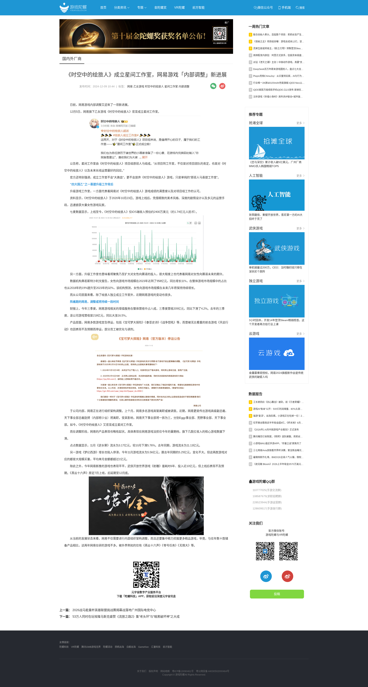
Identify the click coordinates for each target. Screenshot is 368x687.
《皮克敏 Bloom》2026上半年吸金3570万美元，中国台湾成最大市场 (279, 464)
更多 (299, 123)
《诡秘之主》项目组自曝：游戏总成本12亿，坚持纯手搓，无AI (279, 41)
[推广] (146, 52)
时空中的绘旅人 (154, 86)
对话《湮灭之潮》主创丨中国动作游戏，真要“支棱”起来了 (279, 62)
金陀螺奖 (160, 7)
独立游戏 (153, 18)
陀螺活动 (107, 647)
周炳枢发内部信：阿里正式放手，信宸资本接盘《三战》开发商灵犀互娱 (279, 55)
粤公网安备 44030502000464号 (212, 671)
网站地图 (165, 671)
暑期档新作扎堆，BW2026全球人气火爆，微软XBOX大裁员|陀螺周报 (279, 457)
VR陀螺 (179, 7)
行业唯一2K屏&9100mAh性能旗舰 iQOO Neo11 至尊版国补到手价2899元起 (279, 83)
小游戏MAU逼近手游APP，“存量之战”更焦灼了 (277, 443)
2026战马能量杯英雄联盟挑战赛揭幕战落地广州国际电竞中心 (107, 610)
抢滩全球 (105, 18)
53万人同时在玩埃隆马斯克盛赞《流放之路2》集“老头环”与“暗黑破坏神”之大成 (119, 616)
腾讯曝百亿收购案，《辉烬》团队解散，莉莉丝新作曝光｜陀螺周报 (279, 436)
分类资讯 (120, 7)
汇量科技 (155, 647)
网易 (130, 86)
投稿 (277, 594)
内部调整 (184, 86)
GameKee (143, 647)
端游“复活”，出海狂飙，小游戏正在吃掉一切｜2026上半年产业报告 (279, 416)
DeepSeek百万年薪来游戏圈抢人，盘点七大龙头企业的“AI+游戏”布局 (279, 69)
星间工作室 (171, 86)
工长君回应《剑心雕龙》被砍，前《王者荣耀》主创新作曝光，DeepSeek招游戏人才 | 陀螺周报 (279, 402)
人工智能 (121, 18)
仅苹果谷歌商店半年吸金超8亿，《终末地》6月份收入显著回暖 (279, 422)
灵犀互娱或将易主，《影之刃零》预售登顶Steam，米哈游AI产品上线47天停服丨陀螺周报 (279, 48)
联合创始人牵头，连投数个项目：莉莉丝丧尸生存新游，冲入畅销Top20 (279, 34)
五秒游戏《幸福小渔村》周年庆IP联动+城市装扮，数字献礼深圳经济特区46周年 (279, 96)
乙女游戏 (138, 86)
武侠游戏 (137, 18)
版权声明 (153, 671)
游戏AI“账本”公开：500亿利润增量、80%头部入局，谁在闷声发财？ (279, 409)
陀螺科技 (64, 647)
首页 (103, 7)
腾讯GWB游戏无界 (91, 647)
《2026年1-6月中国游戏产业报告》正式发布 (276, 429)
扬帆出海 (119, 647)
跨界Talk (105, 28)
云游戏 (168, 18)
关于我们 (141, 671)
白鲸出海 (131, 647)
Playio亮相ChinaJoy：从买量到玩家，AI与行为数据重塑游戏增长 (279, 76)
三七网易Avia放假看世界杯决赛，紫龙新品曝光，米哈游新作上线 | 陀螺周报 (279, 450)
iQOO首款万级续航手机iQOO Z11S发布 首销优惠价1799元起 (279, 90)
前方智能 (198, 7)
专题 (140, 7)
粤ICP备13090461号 (183, 671)
